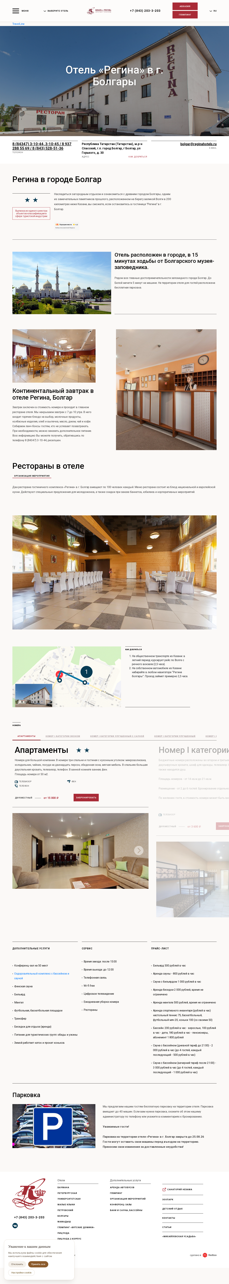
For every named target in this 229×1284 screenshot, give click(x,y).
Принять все (38, 1264)
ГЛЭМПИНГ (116, 1193)
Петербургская (67, 1193)
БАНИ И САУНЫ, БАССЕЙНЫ (126, 1210)
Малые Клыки (66, 1204)
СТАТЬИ (166, 1227)
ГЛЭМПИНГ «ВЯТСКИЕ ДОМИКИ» (76, 1227)
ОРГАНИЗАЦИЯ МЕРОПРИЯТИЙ (128, 1199)
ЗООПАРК (167, 1199)
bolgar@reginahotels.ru (198, 144)
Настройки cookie (21, 1272)
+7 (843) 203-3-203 (145, 10)
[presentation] (139, 850)
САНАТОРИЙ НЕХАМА (179, 1189)
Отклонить (17, 1264)
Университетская (69, 1199)
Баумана (63, 1187)
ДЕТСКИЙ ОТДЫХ (172, 1209)
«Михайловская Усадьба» (179, 1236)
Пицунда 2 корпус (69, 1239)
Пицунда (63, 1233)
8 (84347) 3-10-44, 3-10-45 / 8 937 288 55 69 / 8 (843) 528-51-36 (41, 146)
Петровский (65, 1210)
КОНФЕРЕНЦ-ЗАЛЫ (121, 1204)
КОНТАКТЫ (168, 1218)
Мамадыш (64, 1222)
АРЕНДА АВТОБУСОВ (122, 1187)
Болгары (63, 1216)
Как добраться (138, 157)
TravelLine (18, 24)
